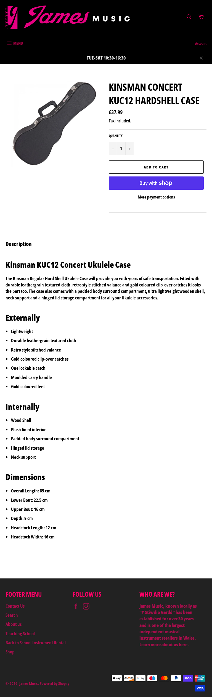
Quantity (116, 136)
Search (12, 615)
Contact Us (15, 606)
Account (200, 43)
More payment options (156, 197)
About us (14, 624)
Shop (10, 651)
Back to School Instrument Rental (36, 642)
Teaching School (20, 633)
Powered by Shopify (54, 683)
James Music (28, 683)
